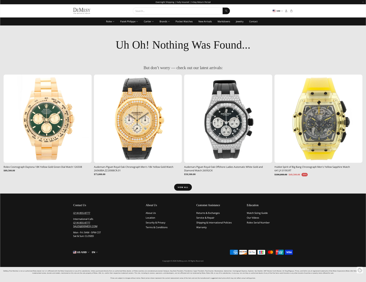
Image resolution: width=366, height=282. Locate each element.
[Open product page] (48, 119)
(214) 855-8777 (81, 213)
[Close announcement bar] (363, 2)
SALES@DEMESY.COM (85, 226)
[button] (181, 11)
